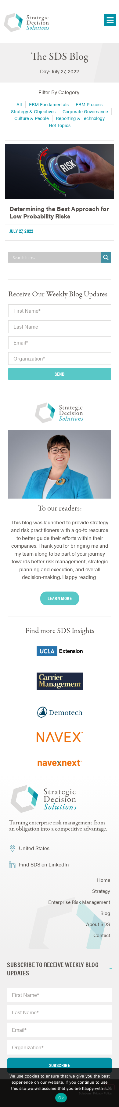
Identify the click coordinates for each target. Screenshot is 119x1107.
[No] (109, 1087)
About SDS (98, 924)
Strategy (101, 890)
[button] (110, 20)
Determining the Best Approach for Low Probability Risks (59, 212)
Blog (105, 912)
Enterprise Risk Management (79, 901)
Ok (61, 1097)
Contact (101, 935)
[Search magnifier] (106, 257)
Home (103, 879)
